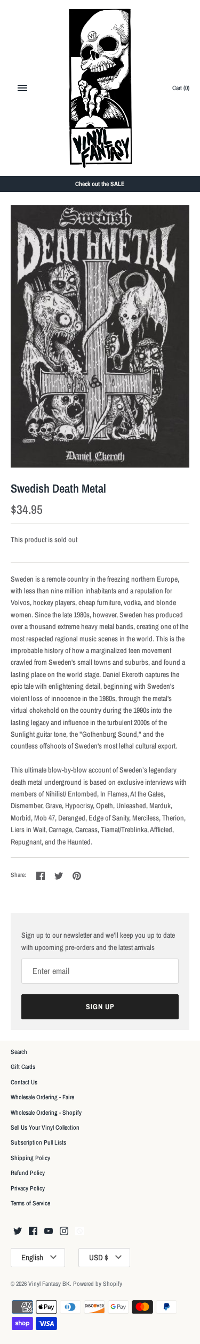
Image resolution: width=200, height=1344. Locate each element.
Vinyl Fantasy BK (49, 1283)
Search (19, 1052)
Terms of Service (30, 1203)
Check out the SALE (100, 184)
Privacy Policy (28, 1188)
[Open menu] (22, 88)
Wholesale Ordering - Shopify (46, 1112)
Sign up (100, 1006)
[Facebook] (33, 1231)
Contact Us (24, 1082)
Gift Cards (23, 1067)
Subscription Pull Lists (38, 1142)
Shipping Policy (30, 1158)
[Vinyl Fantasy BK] (100, 88)
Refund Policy (28, 1173)
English (32, 1257)
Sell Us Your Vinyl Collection (45, 1127)
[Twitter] (17, 1231)
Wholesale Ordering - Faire (42, 1097)
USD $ (98, 1257)
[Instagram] (64, 1231)
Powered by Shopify (97, 1283)
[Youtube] (48, 1231)
